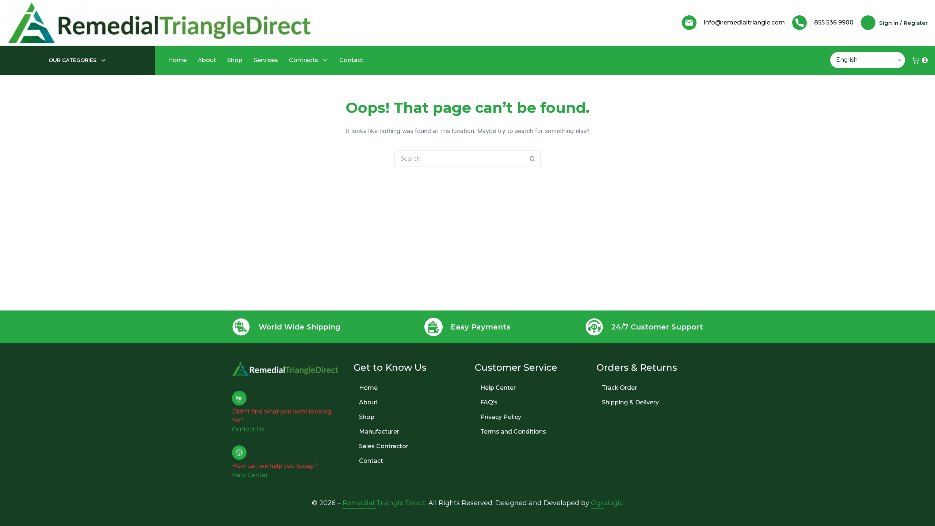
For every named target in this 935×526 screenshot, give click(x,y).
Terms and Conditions (513, 431)
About (207, 60)
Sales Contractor (383, 446)
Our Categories (72, 60)
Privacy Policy (500, 416)
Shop (235, 60)
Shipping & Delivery (630, 402)
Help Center (498, 387)
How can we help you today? (275, 465)
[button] (77, 60)
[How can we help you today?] (239, 452)
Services (265, 60)
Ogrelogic (607, 503)
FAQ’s (488, 402)
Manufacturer (379, 431)
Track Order (619, 387)
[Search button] (532, 158)
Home (177, 60)
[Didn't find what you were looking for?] (239, 398)
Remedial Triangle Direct (384, 503)
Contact (351, 60)
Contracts (303, 60)
